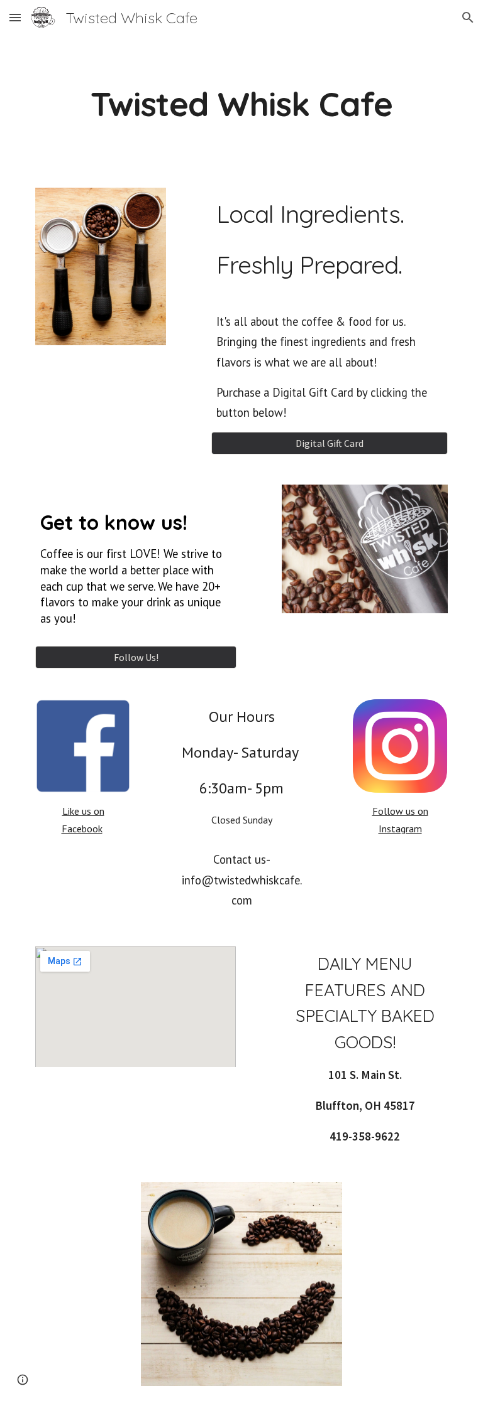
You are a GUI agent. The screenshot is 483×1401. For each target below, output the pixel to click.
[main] (241, 103)
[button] (15, 17)
